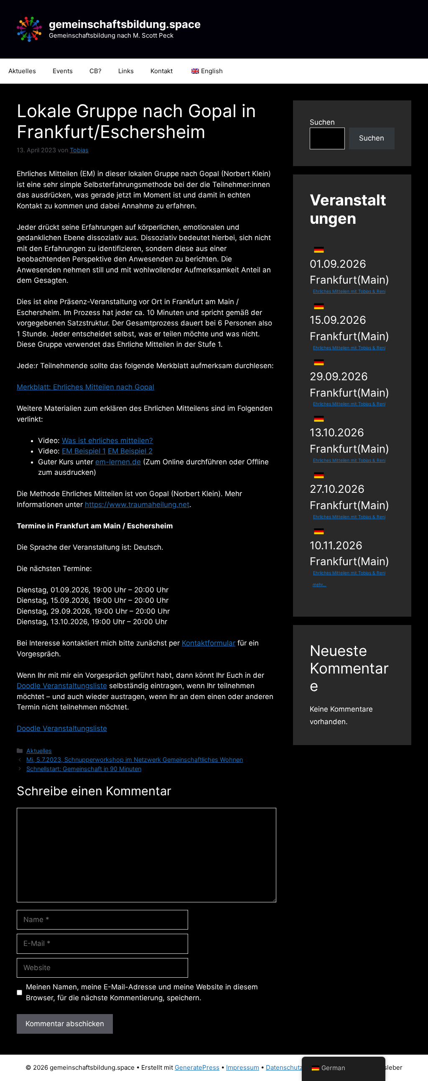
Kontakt (161, 71)
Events (63, 71)
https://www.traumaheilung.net (137, 504)
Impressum (242, 1067)
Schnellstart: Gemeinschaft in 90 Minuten (83, 768)
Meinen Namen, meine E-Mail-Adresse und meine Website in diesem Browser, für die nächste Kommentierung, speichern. (142, 992)
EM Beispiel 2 (130, 451)
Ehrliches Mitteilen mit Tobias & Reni (349, 291)
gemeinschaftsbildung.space (125, 24)
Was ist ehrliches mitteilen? (107, 440)
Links (126, 71)
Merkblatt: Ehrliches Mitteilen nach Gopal (85, 387)
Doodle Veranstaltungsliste (62, 685)
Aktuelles (22, 71)
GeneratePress (197, 1067)
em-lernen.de (118, 462)
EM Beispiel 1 (84, 451)
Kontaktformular (208, 643)
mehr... (319, 584)
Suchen (322, 122)
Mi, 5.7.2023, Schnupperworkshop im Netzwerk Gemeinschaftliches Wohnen (134, 759)
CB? (95, 71)
